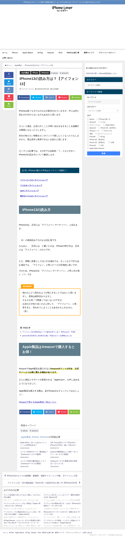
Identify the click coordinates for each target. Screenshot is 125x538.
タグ (89, 115)
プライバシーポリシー (107, 52)
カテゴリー (91, 107)
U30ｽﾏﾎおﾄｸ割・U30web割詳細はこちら (101, 73)
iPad (60, 52)
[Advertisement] (62, 32)
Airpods (50, 52)
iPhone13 (45, 73)
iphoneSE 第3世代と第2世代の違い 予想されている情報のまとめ (47, 336)
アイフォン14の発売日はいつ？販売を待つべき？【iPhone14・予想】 (49, 332)
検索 (103, 153)
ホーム (4, 52)
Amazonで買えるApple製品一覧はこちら (37, 402)
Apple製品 (25, 73)
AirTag (40, 52)
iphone (55, 73)
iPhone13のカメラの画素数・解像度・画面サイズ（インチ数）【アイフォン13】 (42, 476)
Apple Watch (27, 52)
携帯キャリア (89, 52)
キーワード (91, 97)
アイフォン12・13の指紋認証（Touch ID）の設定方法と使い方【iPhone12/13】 (43, 483)
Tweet (9, 84)
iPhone (15, 52)
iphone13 (65, 73)
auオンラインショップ (29, 191)
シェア (9, 76)
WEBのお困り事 (73, 52)
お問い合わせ (7, 58)
